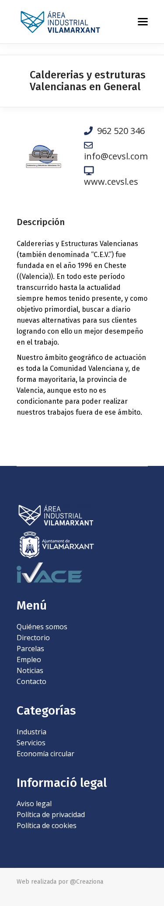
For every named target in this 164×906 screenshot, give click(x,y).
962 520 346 (119, 130)
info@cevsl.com (116, 156)
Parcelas (30, 648)
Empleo (29, 659)
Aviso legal (34, 803)
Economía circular (45, 753)
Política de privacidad (51, 814)
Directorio (33, 637)
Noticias (30, 670)
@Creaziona (86, 881)
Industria (31, 732)
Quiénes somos (42, 626)
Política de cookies (47, 825)
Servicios (31, 742)
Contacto (31, 681)
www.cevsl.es (111, 181)
